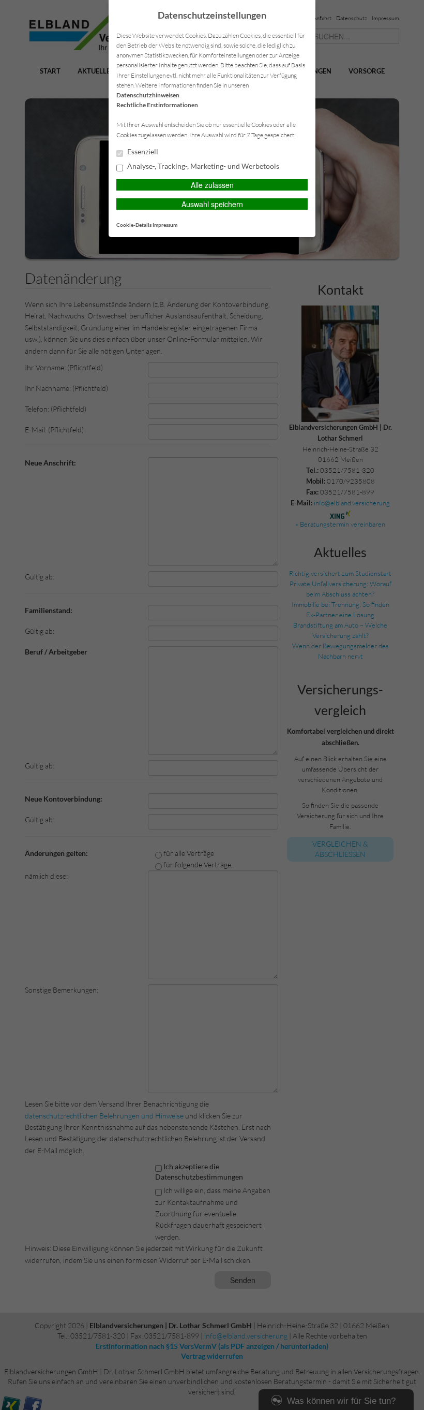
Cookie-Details (134, 225)
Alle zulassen (212, 185)
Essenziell (142, 152)
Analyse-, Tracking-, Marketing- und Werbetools (202, 166)
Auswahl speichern (212, 204)
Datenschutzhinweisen (147, 95)
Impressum (165, 225)
